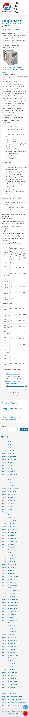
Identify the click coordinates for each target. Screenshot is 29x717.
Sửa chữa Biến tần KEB (7, 558)
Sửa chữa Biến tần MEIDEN (9, 585)
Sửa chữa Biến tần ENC (7, 497)
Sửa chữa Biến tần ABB (7, 442)
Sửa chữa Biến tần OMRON (8, 596)
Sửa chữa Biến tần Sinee (8, 634)
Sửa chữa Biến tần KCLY (8, 553)
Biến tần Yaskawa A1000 (13, 374)
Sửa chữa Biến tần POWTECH (9, 602)
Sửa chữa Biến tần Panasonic (9, 599)
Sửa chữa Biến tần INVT (8, 544)
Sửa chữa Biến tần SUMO (8, 643)
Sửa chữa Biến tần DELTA (8, 480)
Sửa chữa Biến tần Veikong (9, 672)
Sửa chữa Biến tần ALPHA (8, 450)
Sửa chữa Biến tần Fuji (7, 506)
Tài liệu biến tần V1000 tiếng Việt (11, 67)
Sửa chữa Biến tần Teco (8, 652)
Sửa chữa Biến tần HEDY (8, 518)
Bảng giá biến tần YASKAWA (12, 409)
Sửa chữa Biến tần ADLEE (8, 445)
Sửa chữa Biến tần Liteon (8, 573)
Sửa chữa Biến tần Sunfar (8, 646)
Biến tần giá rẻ (5, 512)
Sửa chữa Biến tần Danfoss (9, 474)
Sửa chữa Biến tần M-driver (9, 582)
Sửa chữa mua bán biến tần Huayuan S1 (12, 696)
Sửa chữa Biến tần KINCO (8, 564)
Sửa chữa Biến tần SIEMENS (9, 632)
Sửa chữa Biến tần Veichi (8, 669)
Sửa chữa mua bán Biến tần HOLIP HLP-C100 (14, 705)
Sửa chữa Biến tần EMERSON (9, 491)
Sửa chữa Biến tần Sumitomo (9, 640)
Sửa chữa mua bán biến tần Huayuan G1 (12, 699)
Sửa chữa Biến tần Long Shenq (10, 576)
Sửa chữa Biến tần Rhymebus (9, 611)
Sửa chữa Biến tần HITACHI (9, 521)
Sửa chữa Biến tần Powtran (9, 605)
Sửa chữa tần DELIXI (7, 477)
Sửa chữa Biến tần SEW (8, 626)
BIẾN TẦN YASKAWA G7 (12, 383)
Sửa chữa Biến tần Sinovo (8, 637)
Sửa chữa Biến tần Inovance (9, 541)
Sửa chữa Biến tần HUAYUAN (9, 529)
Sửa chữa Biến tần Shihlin (8, 629)
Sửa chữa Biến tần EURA (8, 500)
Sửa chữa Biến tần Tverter (8, 661)
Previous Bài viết (14, 392)
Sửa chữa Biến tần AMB (8, 453)
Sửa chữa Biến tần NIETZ (8, 594)
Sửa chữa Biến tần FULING (8, 509)
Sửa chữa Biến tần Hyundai (9, 532)
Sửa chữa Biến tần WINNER (9, 681)
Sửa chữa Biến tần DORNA (8, 486)
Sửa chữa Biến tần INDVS (8, 538)
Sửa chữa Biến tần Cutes (8, 471)
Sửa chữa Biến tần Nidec (8, 687)
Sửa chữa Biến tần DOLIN (8, 483)
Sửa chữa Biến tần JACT (8, 547)
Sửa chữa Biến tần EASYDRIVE (9, 488)
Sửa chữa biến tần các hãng (9, 693)
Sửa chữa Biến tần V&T (8, 664)
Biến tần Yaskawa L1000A (13, 378)
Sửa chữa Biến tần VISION (8, 678)
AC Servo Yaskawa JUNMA (11, 417)
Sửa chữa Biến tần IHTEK (8, 535)
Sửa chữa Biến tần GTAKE (8, 515)
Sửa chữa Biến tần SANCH (8, 617)
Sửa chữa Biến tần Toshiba (9, 658)
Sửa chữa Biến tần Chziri (8, 465)
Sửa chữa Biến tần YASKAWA (9, 684)
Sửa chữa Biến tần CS (7, 468)
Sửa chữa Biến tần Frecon (8, 503)
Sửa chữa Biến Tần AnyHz (8, 456)
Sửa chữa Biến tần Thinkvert (9, 655)
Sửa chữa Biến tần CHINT (8, 462)
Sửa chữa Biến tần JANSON (9, 550)
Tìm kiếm (3, 426)
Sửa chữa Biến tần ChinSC (8, 459)
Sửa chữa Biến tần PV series (9, 608)
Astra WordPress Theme (15, 713)
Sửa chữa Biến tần (17, 7)
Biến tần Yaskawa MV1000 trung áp (16, 386)
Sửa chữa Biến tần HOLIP (8, 526)
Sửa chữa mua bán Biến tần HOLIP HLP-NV (13, 702)
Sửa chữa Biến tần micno (8, 588)
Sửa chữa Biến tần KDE (7, 556)
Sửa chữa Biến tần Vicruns (8, 675)
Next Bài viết (15, 396)
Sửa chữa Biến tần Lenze (8, 570)
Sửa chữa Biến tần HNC (7, 523)
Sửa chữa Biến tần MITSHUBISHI (10, 591)
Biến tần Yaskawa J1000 (13, 381)
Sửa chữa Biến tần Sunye (8, 649)
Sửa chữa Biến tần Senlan (8, 623)
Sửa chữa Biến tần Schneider (9, 620)
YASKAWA (12, 120)
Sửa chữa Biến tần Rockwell (9, 614)
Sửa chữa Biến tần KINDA (8, 567)
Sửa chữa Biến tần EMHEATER (9, 494)
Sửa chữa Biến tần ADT (7, 448)
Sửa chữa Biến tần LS (7, 579)
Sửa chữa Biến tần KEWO (8, 561)
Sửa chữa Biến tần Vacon (8, 667)
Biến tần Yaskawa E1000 (13, 376)
